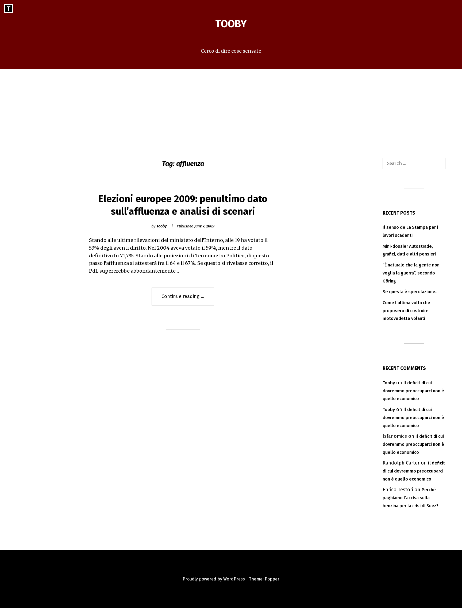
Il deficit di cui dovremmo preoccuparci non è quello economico (413, 390)
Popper (272, 579)
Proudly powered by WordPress (214, 579)
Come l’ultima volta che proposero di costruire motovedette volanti (406, 310)
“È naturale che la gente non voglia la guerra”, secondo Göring (411, 273)
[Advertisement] (231, 108)
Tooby (231, 24)
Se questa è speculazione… (410, 291)
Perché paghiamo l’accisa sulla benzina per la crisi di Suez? (410, 497)
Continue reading (187, 299)
